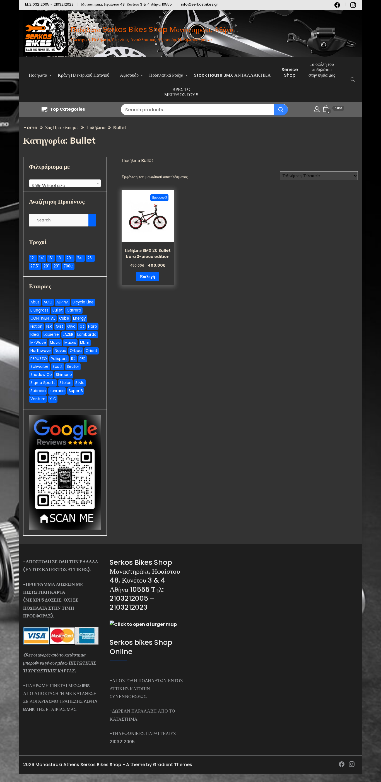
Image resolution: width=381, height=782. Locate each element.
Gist (59, 326)
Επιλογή (147, 276)
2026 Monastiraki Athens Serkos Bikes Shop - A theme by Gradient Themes (107, 764)
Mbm (84, 342)
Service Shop (289, 72)
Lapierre (51, 334)
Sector (73, 366)
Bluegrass (39, 310)
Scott (57, 366)
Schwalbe (39, 366)
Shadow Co (41, 374)
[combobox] (65, 183)
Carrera (74, 310)
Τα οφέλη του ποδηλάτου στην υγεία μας (321, 69)
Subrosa (38, 391)
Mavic (55, 342)
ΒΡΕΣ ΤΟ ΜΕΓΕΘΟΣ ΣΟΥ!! (181, 92)
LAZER (68, 334)
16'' (51, 258)
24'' (80, 258)
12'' (32, 258)
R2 (73, 358)
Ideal (35, 334)
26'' (90, 258)
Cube (64, 318)
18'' (59, 258)
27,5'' (35, 266)
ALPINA (62, 302)
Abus (35, 302)
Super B (76, 391)
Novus (60, 350)
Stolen (65, 382)
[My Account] (317, 108)
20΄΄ (69, 258)
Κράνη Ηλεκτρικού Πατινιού (83, 75)
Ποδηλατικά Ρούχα (166, 75)
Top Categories (67, 109)
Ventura (37, 399)
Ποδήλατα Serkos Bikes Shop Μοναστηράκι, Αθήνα (152, 30)
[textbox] (65, 186)
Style (80, 382)
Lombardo (87, 334)
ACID (48, 302)
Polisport (59, 358)
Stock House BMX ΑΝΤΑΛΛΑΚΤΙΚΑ (232, 75)
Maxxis (70, 342)
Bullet (57, 310)
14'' (42, 258)
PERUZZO (38, 358)
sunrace (57, 391)
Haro (92, 326)
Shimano (64, 374)
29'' (57, 266)
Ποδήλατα (38, 75)
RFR (82, 358)
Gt (81, 326)
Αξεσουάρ (129, 75)
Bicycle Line (83, 302)
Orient (91, 350)
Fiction (36, 326)
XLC (52, 399)
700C (68, 266)
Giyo (71, 326)
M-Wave (38, 342)
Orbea (76, 350)
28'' (47, 266)
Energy (79, 318)
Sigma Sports (43, 382)
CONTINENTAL (42, 318)
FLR (49, 326)
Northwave (40, 350)
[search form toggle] (353, 79)
